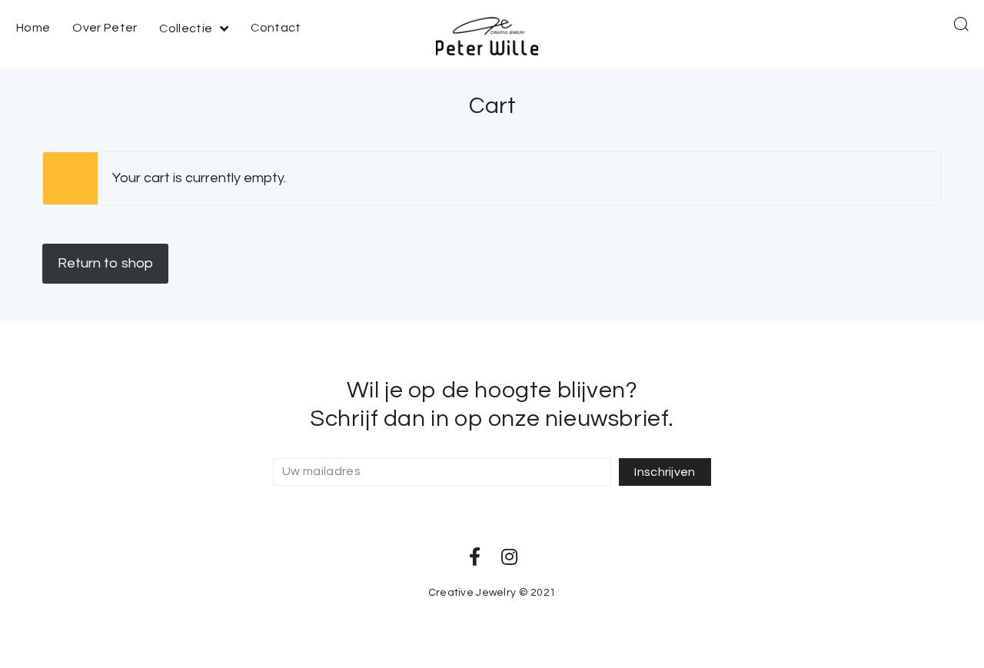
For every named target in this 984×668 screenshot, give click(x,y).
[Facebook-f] (475, 556)
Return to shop (105, 263)
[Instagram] (509, 556)
